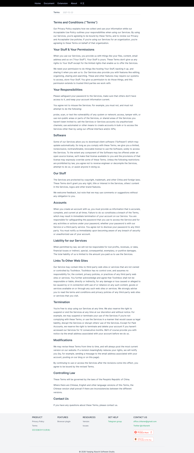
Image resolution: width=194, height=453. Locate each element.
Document (49, 3)
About (74, 3)
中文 (82, 3)
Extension (63, 3)
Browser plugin (63, 421)
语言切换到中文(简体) (41, 430)
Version (86, 421)
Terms (34, 425)
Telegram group (115, 421)
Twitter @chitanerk (141, 425)
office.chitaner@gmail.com (143, 421)
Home (38, 3)
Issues (86, 425)
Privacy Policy (38, 421)
